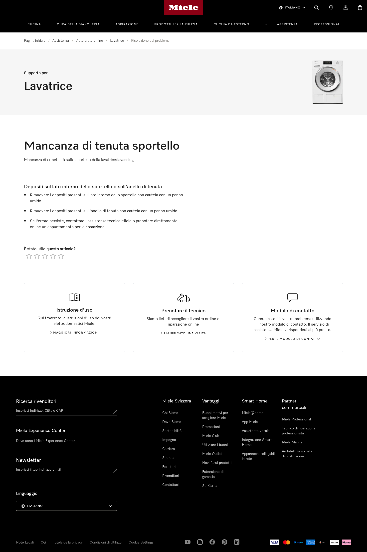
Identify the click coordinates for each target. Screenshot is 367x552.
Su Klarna (209, 486)
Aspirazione (127, 24)
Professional (327, 24)
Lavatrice (117, 40)
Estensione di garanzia (212, 474)
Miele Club (210, 436)
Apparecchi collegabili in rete (258, 456)
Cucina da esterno (231, 24)
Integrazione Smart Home (257, 442)
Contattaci (170, 485)
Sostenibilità (172, 431)
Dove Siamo (171, 422)
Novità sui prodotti (216, 463)
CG (43, 542)
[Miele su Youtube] (188, 542)
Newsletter (28, 460)
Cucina (34, 24)
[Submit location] (115, 412)
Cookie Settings (141, 542)
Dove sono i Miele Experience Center (45, 441)
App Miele (250, 422)
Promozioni (211, 427)
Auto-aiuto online (89, 40)
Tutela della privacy (68, 542)
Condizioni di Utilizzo (106, 542)
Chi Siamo (170, 413)
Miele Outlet (212, 454)
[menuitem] (36, 23)
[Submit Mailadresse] (115, 471)
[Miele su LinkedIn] (237, 542)
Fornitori (169, 467)
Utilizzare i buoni (215, 445)
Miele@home (252, 413)
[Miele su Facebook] (212, 542)
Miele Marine (292, 442)
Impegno (169, 440)
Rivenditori (170, 476)
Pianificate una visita (185, 333)
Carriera (168, 449)
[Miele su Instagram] (200, 542)
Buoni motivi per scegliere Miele (215, 415)
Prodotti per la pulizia (176, 24)
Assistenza (287, 24)
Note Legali (25, 542)
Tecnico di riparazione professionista (299, 431)
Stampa (168, 458)
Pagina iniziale (34, 40)
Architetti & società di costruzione (297, 454)
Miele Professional (296, 419)
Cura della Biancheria (78, 24)
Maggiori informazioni (76, 332)
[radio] (29, 256)
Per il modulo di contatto (294, 339)
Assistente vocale (256, 431)
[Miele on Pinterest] (224, 542)
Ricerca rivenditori (36, 401)
